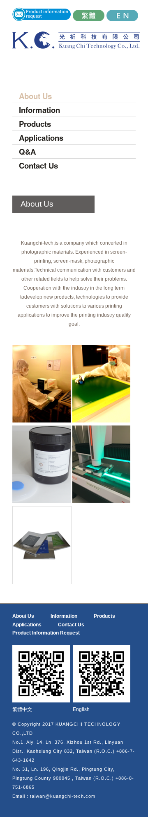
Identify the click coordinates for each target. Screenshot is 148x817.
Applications (41, 137)
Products (35, 123)
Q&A (27, 151)
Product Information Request (46, 633)
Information (39, 109)
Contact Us (38, 165)
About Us (35, 95)
